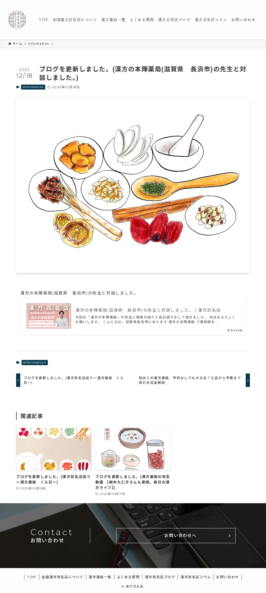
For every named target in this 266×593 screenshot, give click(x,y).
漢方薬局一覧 (100, 577)
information (33, 87)
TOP (31, 577)
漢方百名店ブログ (160, 577)
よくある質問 (128, 577)
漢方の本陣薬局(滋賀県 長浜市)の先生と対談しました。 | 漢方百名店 (148, 310)
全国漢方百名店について (62, 577)
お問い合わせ (227, 577)
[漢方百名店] (17, 19)
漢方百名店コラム (196, 577)
